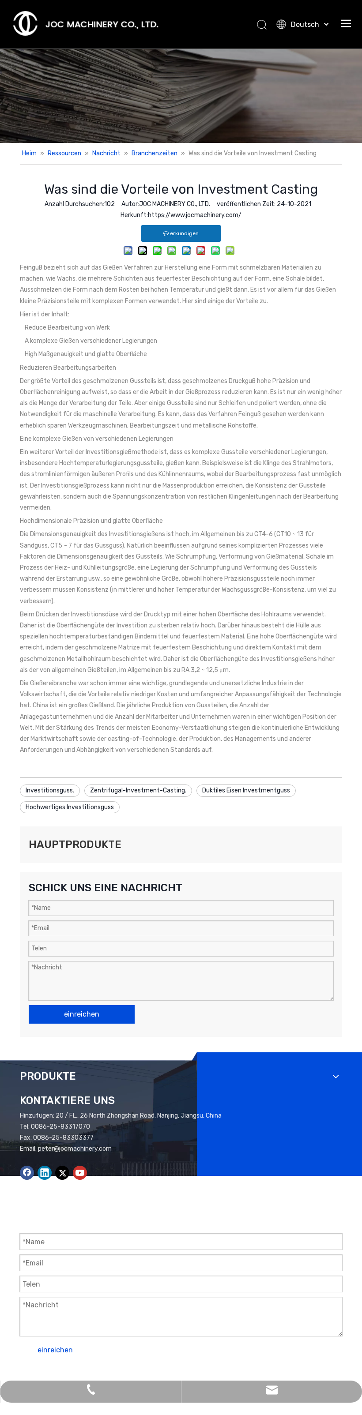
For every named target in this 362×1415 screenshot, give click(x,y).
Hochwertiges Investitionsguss (70, 807)
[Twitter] (62, 1173)
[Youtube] (80, 1173)
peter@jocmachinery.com (75, 1148)
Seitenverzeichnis (250, 1373)
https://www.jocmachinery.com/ (194, 215)
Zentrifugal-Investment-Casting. (138, 790)
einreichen (81, 1014)
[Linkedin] (45, 1173)
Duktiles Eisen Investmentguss (246, 790)
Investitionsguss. (50, 790)
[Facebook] (27, 1173)
